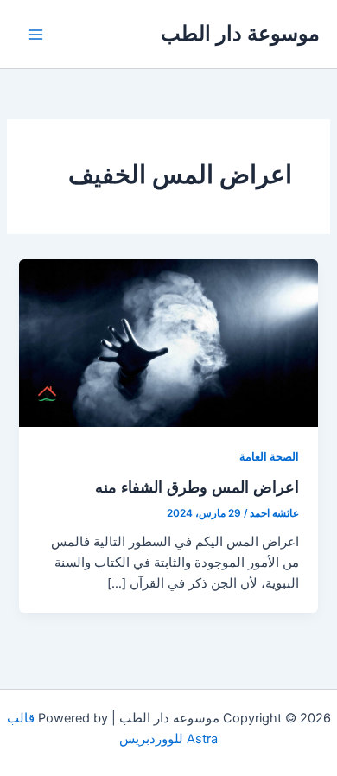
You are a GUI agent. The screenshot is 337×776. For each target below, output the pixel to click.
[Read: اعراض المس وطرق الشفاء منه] (168, 342)
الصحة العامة (269, 456)
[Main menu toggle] (35, 34)
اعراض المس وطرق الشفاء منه (197, 486)
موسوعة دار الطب (240, 33)
